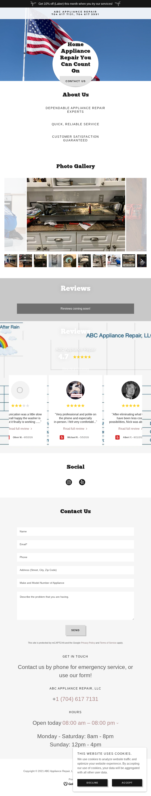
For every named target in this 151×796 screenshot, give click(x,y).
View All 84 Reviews (75, 369)
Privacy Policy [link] (88, 643)
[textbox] (75, 531)
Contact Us (76, 81)
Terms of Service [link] (108, 643)
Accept (127, 782)
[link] (75, 14)
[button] (116, 723)
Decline (92, 782)
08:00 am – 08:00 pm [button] (88, 723)
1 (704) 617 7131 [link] (77, 699)
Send (75, 630)
